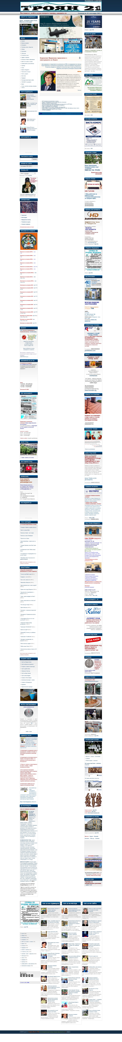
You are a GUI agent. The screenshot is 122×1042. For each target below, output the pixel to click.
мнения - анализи (25, 949)
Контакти (95, 760)
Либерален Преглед (26, 671)
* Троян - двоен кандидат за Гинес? (27, 596)
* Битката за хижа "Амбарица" (26, 535)
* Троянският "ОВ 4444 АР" (26, 626)
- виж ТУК (35, 285)
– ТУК (91, 115)
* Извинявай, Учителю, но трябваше (27, 632)
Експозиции (97, 756)
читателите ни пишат (25, 965)
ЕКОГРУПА (22, 356)
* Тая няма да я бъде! (24, 604)
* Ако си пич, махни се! (25, 579)
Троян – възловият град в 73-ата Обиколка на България (28, 21)
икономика (23, 937)
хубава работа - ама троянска (27, 963)
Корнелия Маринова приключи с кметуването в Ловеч (53, 59)
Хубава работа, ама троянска (27, 63)
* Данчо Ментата (23, 607)
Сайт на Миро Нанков (26, 673)
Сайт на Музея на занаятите (28, 664)
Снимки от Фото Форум (26, 677)
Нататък (79, 90)
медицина (23, 947)
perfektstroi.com (90, 350)
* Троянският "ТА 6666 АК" (25, 636)
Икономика (23, 51)
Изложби (96, 836)
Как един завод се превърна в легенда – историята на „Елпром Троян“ (95, 933)
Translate (30, 175)
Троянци (23, 65)
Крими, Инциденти (25, 69)
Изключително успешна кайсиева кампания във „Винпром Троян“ (53, 999)
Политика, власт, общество (27, 47)
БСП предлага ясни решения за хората (50, 101)
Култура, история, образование (28, 59)
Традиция (23, 77)
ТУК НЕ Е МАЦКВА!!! (46, 110)
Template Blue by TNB (33, 1031)
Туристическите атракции (27, 686)
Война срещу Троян (25, 646)
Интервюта (23, 45)
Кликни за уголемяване (90, 449)
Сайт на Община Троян (26, 662)
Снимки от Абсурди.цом (27, 682)
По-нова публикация (47, 113)
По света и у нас (25, 55)
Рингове (26, 356)
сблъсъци (23, 955)
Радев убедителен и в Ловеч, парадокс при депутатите (53, 107)
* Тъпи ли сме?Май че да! (25, 574)
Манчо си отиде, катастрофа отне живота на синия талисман (95, 910)
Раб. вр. (92, 838)
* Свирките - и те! (24, 576)
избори (22, 935)
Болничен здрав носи (93, 956)
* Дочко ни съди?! (24, 629)
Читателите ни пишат (25, 71)
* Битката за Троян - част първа (27, 532)
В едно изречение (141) (32, 111)
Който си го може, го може (27, 61)
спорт (22, 957)
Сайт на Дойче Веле (26, 668)
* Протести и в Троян (24, 538)
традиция (23, 959)
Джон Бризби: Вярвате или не (54, 976)
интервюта (23, 939)
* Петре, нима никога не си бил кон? (27, 600)
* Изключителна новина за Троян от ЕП (28, 649)
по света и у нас (24, 951)
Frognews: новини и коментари (28, 666)
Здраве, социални (25, 57)
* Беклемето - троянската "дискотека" (28, 610)
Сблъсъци (23, 53)
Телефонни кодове (26, 222)
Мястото (88, 756)
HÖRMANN (93, 376)
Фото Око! (23, 75)
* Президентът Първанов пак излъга (28, 614)
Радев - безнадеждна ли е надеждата (50, 106)
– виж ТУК (91, 29)
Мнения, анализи (25, 43)
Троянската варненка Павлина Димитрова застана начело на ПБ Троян (57, 104)
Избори (23, 49)
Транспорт (24, 215)
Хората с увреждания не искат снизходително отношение (54, 102)
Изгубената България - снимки (28, 680)
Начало (23, 41)
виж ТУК (35, 292)
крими (22, 943)
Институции (24, 217)
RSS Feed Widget (28, 152)
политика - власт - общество (27, 953)
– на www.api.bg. (33, 331)
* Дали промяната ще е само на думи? (28, 585)
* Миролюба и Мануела (25, 582)
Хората (92, 756)
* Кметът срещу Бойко (25, 530)
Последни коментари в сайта (27, 80)
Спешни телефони (26, 224)
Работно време (89, 760)
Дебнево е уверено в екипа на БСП (49, 103)
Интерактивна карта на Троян (27, 226)
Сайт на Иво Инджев (26, 675)
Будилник (24, 684)
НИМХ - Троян (29, 731)
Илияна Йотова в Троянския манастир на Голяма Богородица (32, 129)
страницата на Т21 (29, 194)
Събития (88, 758)
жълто (22, 933)
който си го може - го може (27, 941)
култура (23, 945)
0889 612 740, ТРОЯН (92, 170)
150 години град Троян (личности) (92, 778)
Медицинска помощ (26, 219)
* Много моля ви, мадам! (25, 643)
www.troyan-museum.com (93, 812)
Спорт (22, 67)
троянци (23, 961)
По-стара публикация (76, 113)
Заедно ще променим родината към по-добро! (51, 109)
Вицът (22, 84)
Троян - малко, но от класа (28, 457)
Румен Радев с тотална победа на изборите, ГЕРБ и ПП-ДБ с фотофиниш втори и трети (60, 108)
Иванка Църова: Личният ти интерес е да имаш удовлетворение (53, 910)
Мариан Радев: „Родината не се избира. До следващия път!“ (74, 945)
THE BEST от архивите (26, 82)
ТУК (24, 278)
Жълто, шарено (24, 73)
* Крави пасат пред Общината (26, 589)
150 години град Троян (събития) (92, 780)
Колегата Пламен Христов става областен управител (53, 105)
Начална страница (61, 113)
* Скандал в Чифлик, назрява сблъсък (28, 527)
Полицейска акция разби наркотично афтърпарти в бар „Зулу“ (94, 945)
